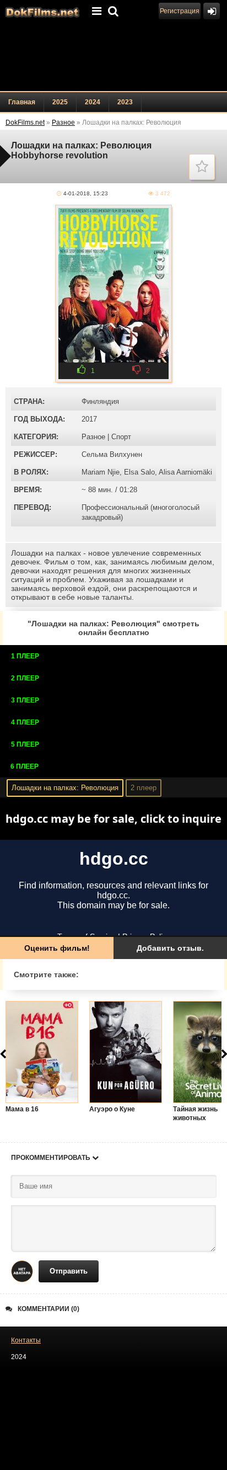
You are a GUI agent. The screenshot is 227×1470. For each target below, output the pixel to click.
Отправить (69, 1271)
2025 (60, 102)
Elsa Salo (139, 472)
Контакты (26, 1340)
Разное (93, 437)
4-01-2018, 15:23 (85, 193)
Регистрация (179, 11)
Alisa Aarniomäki (185, 472)
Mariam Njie (101, 472)
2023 (125, 102)
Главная (21, 102)
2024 (92, 102)
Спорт (121, 437)
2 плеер (143, 788)
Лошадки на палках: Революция (65, 788)
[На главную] (41, 11)
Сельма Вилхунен (112, 454)
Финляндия (100, 401)
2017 (89, 419)
